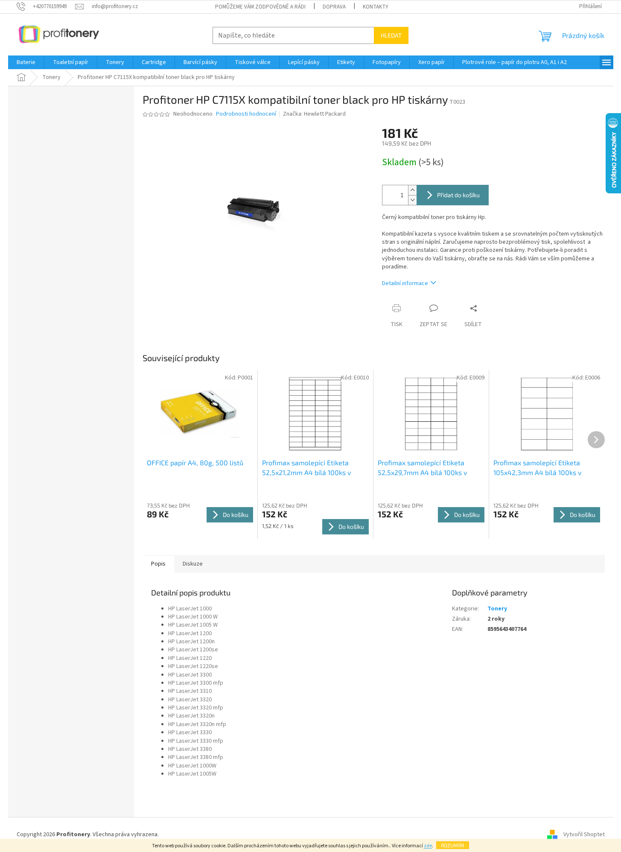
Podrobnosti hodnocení (246, 114)
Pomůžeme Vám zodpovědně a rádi (260, 7)
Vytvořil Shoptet (584, 834)
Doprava (334, 7)
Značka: (314, 114)
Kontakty (375, 7)
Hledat (391, 35)
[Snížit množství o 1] (412, 200)
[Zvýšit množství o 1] (412, 190)
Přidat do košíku (458, 194)
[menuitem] (26, 62)
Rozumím (452, 845)
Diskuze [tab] (193, 564)
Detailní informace (405, 283)
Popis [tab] (158, 564)
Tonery (497, 608)
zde (428, 845)
